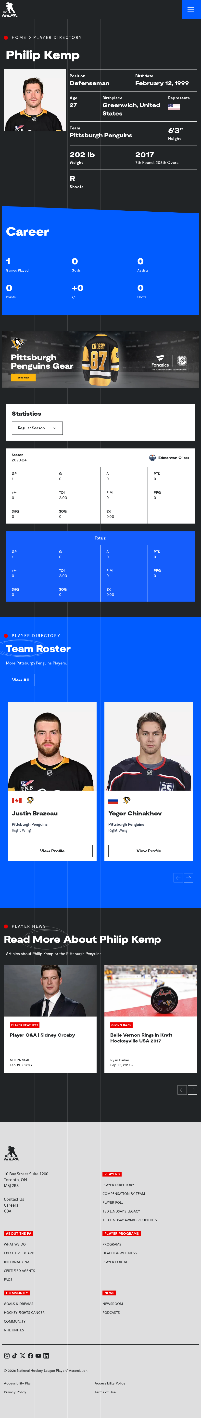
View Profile (52, 851)
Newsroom (112, 1303)
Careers (11, 1205)
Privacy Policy (15, 1392)
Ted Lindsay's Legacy (121, 1211)
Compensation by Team (123, 1193)
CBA (7, 1211)
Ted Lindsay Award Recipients (129, 1220)
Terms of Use (105, 1392)
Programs (111, 1244)
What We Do (15, 1244)
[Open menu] (191, 9)
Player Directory (57, 37)
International (17, 1261)
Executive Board (19, 1253)
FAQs (8, 1279)
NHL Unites (32, 1330)
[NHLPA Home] (10, 9)
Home (19, 37)
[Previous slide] (178, 877)
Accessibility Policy (110, 1383)
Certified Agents (19, 1270)
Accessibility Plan (18, 1383)
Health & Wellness (119, 1253)
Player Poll (112, 1202)
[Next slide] (188, 877)
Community (14, 1321)
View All (20, 680)
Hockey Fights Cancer (24, 1312)
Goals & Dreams (18, 1303)
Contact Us (14, 1199)
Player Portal (133, 1261)
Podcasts (111, 1312)
